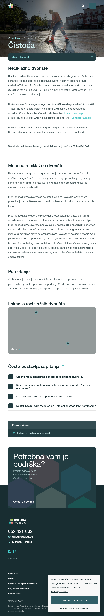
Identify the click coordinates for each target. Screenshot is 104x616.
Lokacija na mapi (73, 113)
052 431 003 (20, 531)
